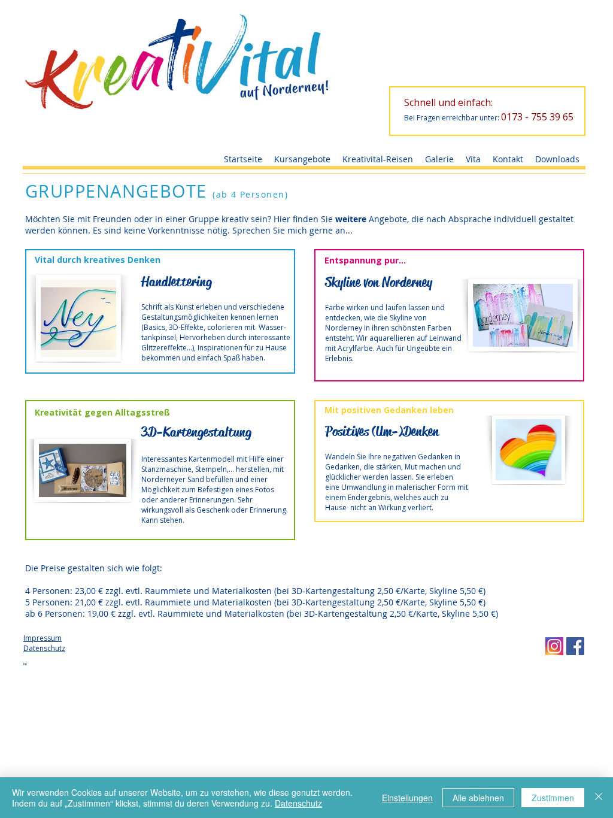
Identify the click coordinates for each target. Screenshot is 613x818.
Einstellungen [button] (407, 798)
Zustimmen (553, 798)
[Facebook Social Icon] (575, 646)
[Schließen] (598, 797)
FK (25, 664)
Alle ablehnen (478, 798)
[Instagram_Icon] (554, 646)
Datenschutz (298, 803)
